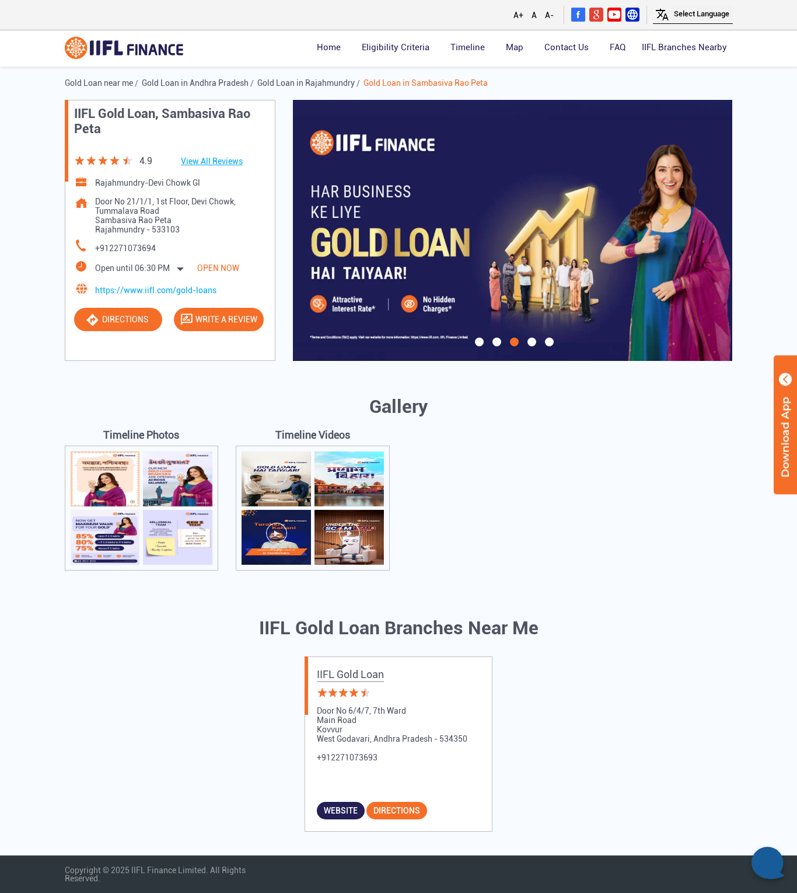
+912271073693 (347, 757)
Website (341, 810)
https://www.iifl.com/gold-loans (155, 290)
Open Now (218, 268)
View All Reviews (212, 161)
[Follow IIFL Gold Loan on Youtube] (614, 14)
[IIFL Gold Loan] (124, 49)
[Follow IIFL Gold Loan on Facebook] (578, 14)
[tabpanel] (513, 230)
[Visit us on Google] (596, 14)
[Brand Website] (632, 14)
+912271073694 (125, 248)
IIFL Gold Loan (350, 674)
